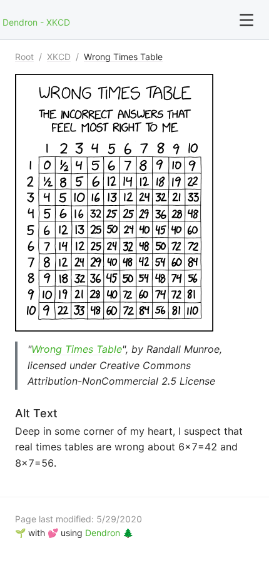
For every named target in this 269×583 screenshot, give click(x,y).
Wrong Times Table (123, 56)
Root (24, 56)
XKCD (59, 56)
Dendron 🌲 (109, 532)
